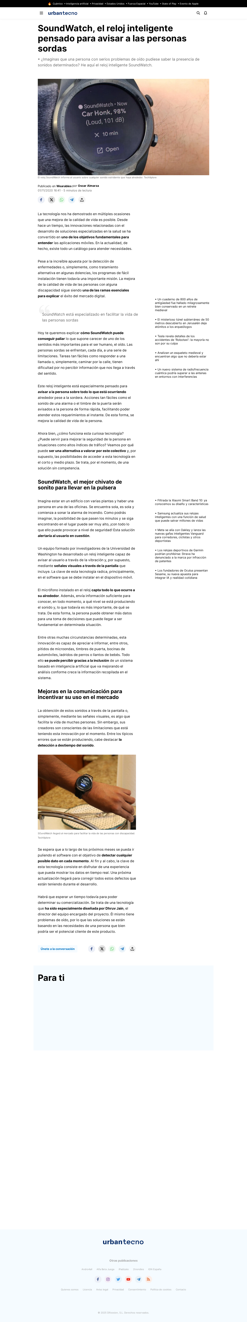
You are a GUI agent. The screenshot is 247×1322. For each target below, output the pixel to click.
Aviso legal (102, 1289)
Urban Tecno (62, 13)
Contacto (181, 1289)
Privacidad (97, 3)
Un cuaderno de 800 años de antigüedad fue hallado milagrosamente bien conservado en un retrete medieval (182, 304)
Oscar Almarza (88, 185)
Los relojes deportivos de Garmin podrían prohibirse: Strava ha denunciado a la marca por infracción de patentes (180, 555)
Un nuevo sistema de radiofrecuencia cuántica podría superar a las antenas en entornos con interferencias (181, 373)
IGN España (154, 1269)
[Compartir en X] (51, 199)
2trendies (138, 1269)
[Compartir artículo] (82, 199)
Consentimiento (137, 1289)
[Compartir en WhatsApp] (61, 199)
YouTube (154, 3)
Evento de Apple (189, 3)
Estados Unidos (115, 3)
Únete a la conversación (58, 949)
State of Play (169, 3)
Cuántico (58, 3)
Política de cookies (160, 1289)
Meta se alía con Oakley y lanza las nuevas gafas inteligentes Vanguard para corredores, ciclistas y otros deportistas (180, 535)
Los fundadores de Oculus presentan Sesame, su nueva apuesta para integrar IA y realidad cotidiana (181, 574)
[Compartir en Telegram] (71, 199)
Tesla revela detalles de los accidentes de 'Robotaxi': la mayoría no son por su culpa (182, 339)
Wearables (64, 186)
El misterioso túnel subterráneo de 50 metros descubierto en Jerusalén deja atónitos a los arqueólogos (182, 323)
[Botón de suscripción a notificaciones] (205, 13)
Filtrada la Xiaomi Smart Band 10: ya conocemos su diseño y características (181, 502)
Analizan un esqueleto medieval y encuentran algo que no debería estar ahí (180, 356)
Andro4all (87, 1269)
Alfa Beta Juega (105, 1269)
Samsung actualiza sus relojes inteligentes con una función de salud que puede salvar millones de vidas (180, 516)
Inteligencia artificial (77, 3)
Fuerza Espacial (136, 3)
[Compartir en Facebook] (41, 199)
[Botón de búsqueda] (198, 13)
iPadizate (124, 1269)
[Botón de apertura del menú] (41, 13)
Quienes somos (69, 1289)
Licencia (87, 1289)
